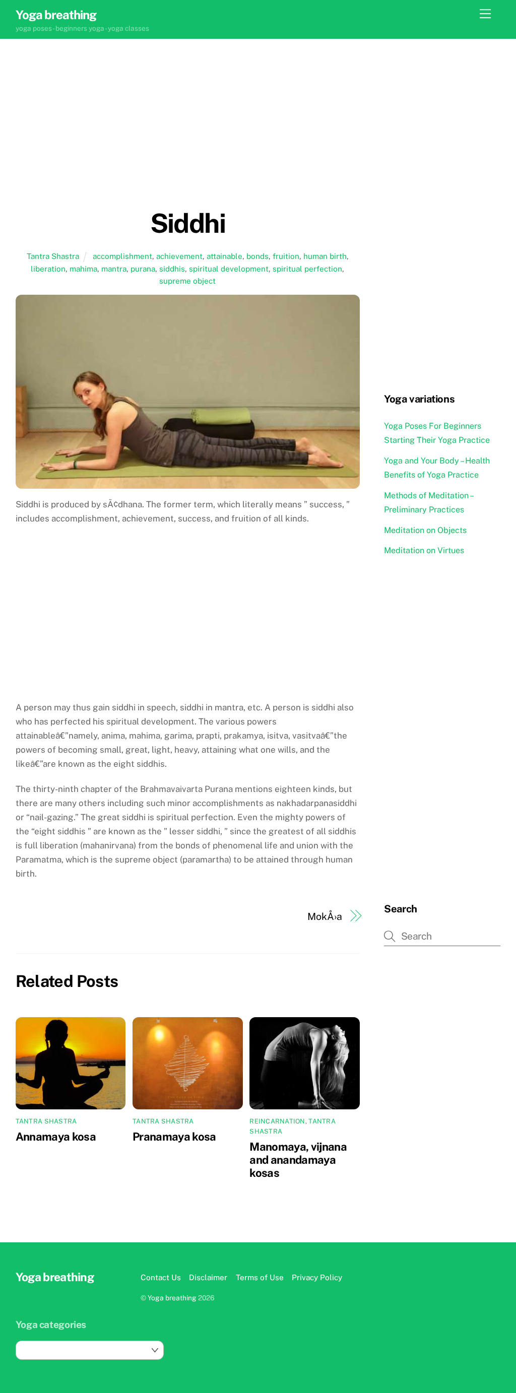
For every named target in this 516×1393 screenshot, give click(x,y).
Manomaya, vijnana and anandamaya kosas (298, 1159)
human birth (325, 255)
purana (143, 268)
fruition (286, 255)
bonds (257, 255)
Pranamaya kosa (174, 1136)
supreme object (187, 280)
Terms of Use (260, 1277)
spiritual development (229, 268)
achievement (179, 255)
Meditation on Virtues (424, 550)
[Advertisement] (188, 137)
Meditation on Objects (425, 530)
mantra (113, 268)
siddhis (172, 268)
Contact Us (161, 1277)
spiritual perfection (307, 268)
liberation (48, 268)
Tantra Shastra (53, 255)
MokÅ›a (324, 916)
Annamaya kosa (56, 1136)
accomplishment (122, 255)
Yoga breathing (172, 1298)
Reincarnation (277, 1121)
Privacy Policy (317, 1277)
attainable (224, 255)
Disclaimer (208, 1277)
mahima (83, 268)
